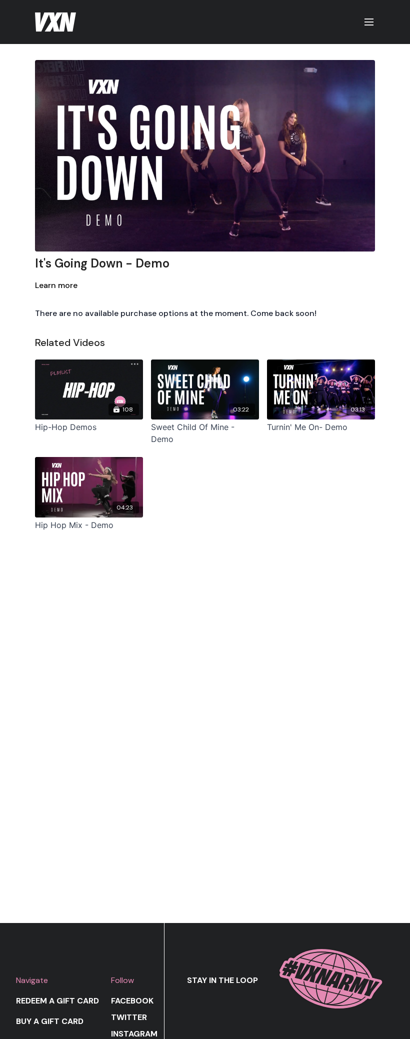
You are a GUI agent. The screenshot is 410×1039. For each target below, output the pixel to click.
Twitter (129, 1017)
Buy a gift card (50, 1021)
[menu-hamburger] (369, 22)
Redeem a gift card (57, 1001)
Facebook (132, 1001)
